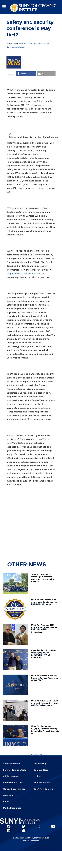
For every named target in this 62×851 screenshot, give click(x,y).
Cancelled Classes (12, 782)
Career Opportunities (14, 789)
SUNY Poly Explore (43, 789)
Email (6, 801)
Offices (37, 776)
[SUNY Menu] (4, 6)
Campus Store (41, 770)
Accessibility (40, 763)
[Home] (33, 8)
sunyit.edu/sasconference (20, 273)
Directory (8, 795)
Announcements (11, 763)
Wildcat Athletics (42, 782)
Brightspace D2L (11, 776)
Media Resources (12, 808)
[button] (26, 73)
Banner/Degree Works (14, 770)
